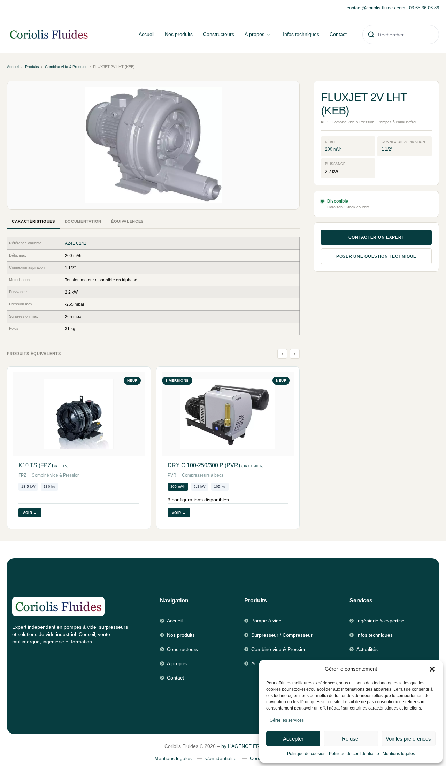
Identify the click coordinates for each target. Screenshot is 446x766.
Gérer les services (287, 720)
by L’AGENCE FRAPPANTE (251, 746)
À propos (254, 34)
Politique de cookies (306, 753)
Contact (338, 34)
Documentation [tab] (83, 221)
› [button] (295, 353)
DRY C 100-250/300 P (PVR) (216, 465)
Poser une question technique (376, 256)
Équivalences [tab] (127, 221)
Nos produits (179, 34)
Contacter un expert (376, 237)
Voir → (30, 513)
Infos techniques (301, 34)
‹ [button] (282, 353)
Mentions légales (399, 753)
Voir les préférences (408, 739)
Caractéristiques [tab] (33, 221)
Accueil (146, 34)
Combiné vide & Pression (66, 67)
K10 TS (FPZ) (43, 465)
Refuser (351, 739)
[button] (432, 669)
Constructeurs (218, 34)
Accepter (293, 739)
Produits (32, 67)
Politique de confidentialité (354, 753)
